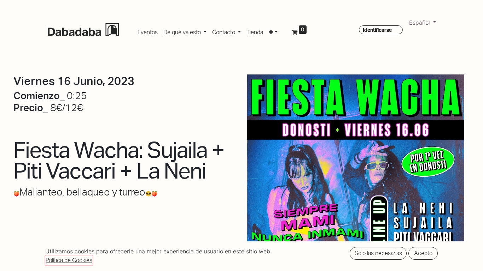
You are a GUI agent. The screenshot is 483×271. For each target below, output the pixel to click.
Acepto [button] (423, 253)
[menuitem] (148, 31)
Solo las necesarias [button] (378, 253)
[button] (273, 31)
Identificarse (377, 30)
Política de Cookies (69, 260)
